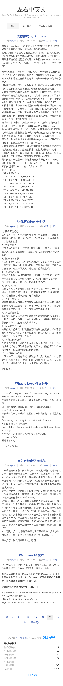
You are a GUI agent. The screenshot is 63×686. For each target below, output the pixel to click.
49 (28, 617)
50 (35, 617)
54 (25, 622)
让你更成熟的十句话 (31, 221)
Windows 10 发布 (31, 555)
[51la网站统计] (49, 637)
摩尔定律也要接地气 (31, 460)
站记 (46, 388)
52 (50, 617)
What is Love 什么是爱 (31, 383)
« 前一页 (8, 617)
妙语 (46, 226)
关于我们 (26, 26)
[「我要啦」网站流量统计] (31, 675)
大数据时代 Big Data (31, 36)
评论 (55, 40)
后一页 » (35, 622)
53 (57, 617)
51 (43, 617)
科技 (46, 40)
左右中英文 (31, 9)
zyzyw (13, 40)
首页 (13, 26)
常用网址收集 (45, 26)
